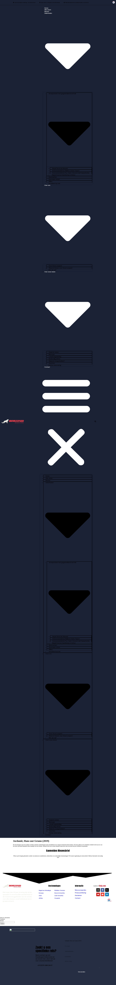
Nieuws (46, 11)
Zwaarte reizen (54, 352)
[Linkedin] (107, 894)
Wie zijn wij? (52, 270)
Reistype (52, 354)
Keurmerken (53, 177)
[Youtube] (98, 894)
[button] (66, 421)
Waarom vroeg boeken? (57, 361)
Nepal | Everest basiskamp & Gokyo (63, 175)
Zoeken (2, 923)
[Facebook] (102, 890)
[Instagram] (98, 890)
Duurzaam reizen (54, 179)
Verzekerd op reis (54, 183)
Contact (47, 367)
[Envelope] (102, 894)
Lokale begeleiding (55, 357)
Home (46, 8)
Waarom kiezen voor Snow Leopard (60, 268)
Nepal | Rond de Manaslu (60, 168)
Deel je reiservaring (54, 365)
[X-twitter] (107, 890)
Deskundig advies (54, 359)
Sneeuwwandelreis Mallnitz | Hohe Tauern (65, 171)
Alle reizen (47, 10)
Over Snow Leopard (55, 266)
